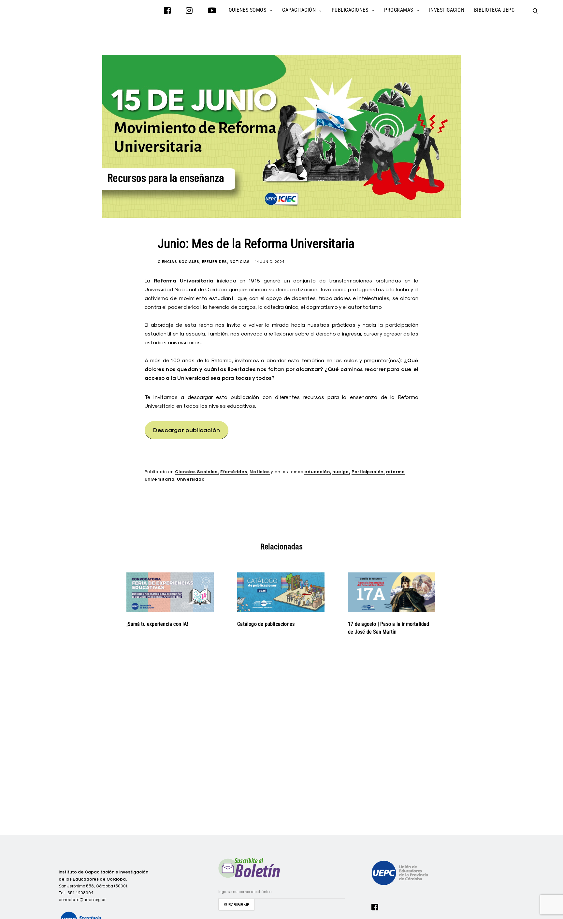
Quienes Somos (248, 10)
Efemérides (214, 261)
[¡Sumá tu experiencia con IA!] (170, 592)
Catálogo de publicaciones (266, 624)
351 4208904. (80, 892)
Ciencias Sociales (178, 261)
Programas (398, 10)
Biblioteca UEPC (494, 10)
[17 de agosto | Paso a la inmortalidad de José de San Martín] (391, 592)
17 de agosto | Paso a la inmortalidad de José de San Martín (388, 628)
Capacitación (299, 10)
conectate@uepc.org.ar (82, 899)
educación (317, 471)
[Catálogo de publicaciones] (281, 592)
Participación (367, 471)
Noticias (240, 261)
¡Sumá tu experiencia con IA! (157, 624)
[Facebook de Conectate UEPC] (375, 906)
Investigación (447, 10)
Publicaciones (350, 10)
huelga (340, 471)
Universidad (191, 479)
